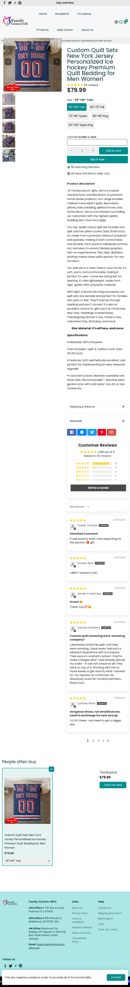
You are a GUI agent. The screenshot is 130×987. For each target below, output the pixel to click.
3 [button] (98, 741)
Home (43, 14)
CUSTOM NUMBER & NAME (81, 137)
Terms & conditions (78, 920)
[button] (75, 85)
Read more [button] (77, 683)
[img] (78, 520)
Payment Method (82, 927)
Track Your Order (107, 929)
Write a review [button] (98, 488)
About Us (87, 30)
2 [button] (93, 741)
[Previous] (8, 51)
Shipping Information (110, 913)
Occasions (84, 14)
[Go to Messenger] (82, 432)
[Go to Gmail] (111, 432)
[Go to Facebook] (4, 3)
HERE (102, 220)
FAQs (101, 924)
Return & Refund (81, 933)
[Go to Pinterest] (19, 3)
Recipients (62, 14)
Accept (116, 977)
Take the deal (113, 785)
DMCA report (105, 918)
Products (43, 30)
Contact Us (104, 908)
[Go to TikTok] (15, 3)
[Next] (8, 115)
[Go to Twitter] (10, 3)
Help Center (65, 30)
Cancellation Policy (79, 940)
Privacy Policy (80, 913)
